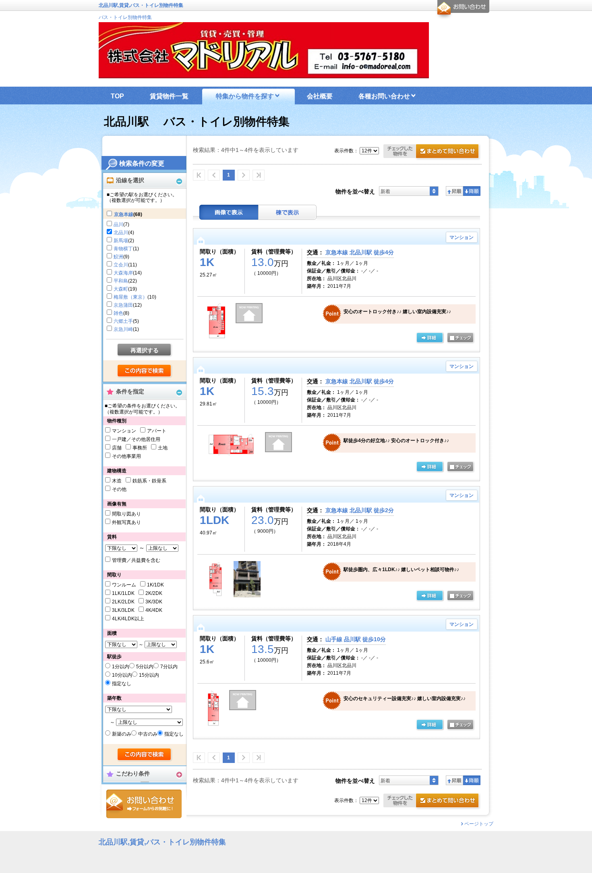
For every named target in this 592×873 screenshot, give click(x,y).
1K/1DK (155, 585)
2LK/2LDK (123, 602)
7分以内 (169, 666)
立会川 (121, 265)
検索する (144, 371)
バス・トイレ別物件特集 (125, 17)
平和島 (121, 281)
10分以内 (122, 675)
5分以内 (144, 666)
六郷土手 (123, 321)
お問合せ (144, 804)
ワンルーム (124, 585)
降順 (471, 191)
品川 (118, 224)
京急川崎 (123, 329)
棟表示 (287, 212)
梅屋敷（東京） (130, 297)
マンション (124, 431)
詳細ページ (430, 338)
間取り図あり (126, 514)
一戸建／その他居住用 (136, 439)
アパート (156, 431)
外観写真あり (126, 522)
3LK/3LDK (123, 610)
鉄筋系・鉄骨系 (149, 481)
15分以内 (149, 675)
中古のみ (147, 734)
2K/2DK (153, 593)
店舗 (117, 448)
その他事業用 (126, 456)
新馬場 (121, 240)
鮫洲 (118, 257)
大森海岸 (123, 273)
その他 (119, 489)
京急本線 (123, 214)
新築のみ (121, 734)
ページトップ (478, 824)
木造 (117, 481)
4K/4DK (153, 610)
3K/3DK (153, 602)
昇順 (454, 191)
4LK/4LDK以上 (128, 618)
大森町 (121, 289)
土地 (163, 448)
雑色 (118, 313)
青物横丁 (123, 249)
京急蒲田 (123, 305)
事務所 (139, 448)
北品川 (121, 232)
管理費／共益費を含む (136, 560)
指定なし (121, 683)
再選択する (144, 350)
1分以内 (120, 666)
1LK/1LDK (123, 593)
